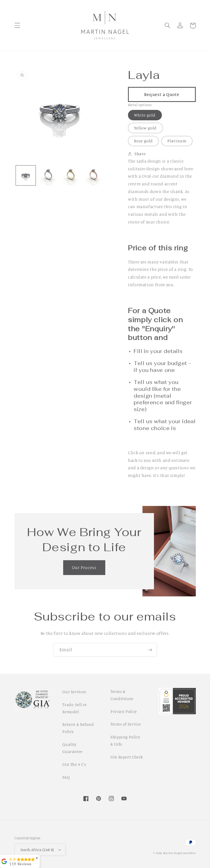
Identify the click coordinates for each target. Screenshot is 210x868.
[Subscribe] (150, 649)
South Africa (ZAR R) (37, 849)
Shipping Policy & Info (125, 740)
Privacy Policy (123, 711)
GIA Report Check (126, 757)
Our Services (74, 691)
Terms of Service (125, 724)
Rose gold (143, 140)
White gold (145, 115)
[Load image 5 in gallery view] (93, 175)
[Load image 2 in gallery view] (48, 175)
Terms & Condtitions (121, 695)
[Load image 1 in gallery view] (26, 175)
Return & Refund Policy (78, 728)
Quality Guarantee (72, 748)
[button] (17, 25)
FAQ (66, 777)
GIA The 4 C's (74, 764)
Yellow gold (145, 128)
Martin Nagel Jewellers (179, 853)
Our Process (84, 567)
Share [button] (140, 153)
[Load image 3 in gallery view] (70, 175)
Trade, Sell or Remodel (74, 708)
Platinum (176, 140)
